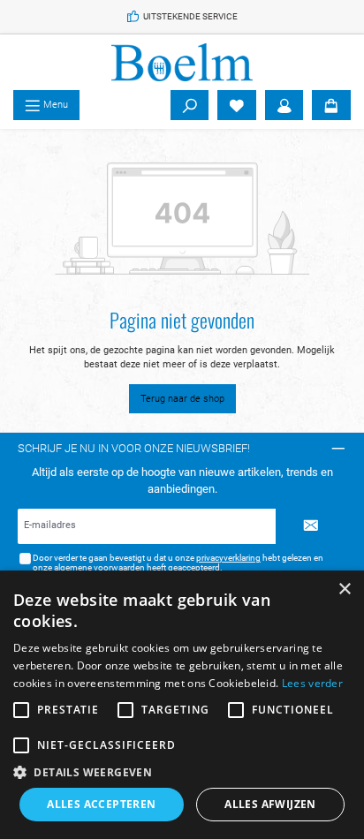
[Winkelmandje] (331, 105)
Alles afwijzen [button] (270, 804)
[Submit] (311, 526)
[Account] (284, 105)
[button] (182, 772)
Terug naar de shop (182, 398)
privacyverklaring (228, 558)
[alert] (182, 705)
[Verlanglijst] (236, 105)
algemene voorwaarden (99, 567)
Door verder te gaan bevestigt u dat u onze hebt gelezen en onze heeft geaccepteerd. (178, 563)
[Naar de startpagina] (182, 62)
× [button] (344, 589)
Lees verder (312, 683)
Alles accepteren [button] (101, 804)
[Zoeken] (190, 105)
